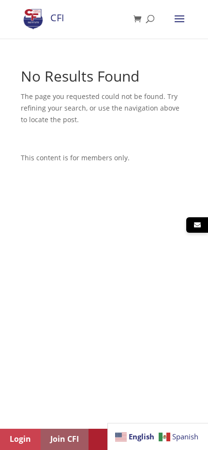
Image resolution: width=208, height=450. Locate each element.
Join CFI (64, 439)
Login (20, 439)
